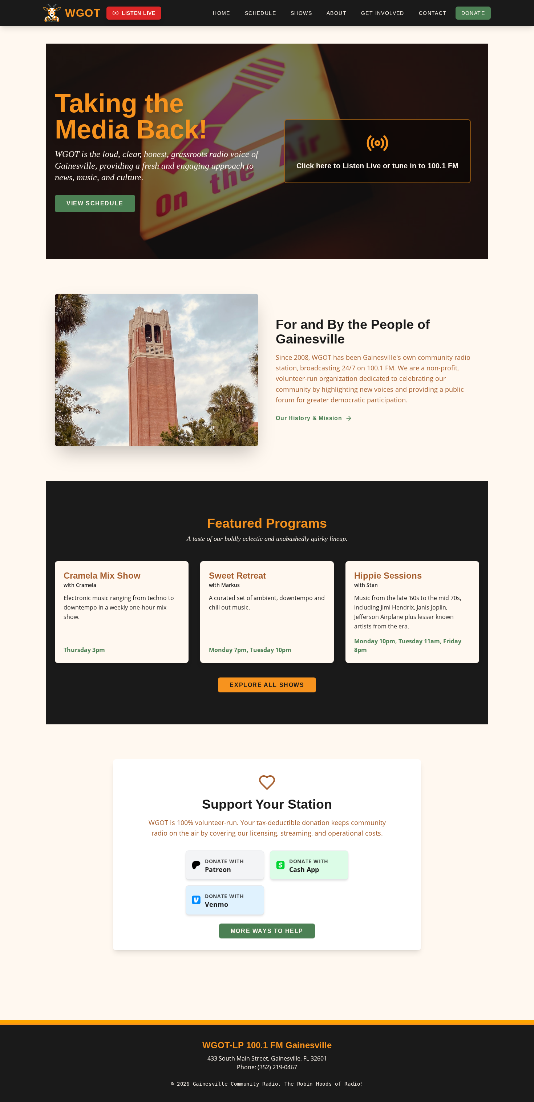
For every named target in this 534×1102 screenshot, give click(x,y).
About (337, 13)
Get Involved (382, 13)
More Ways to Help (267, 931)
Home (221, 13)
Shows (301, 13)
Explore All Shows (267, 685)
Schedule (260, 13)
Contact (433, 13)
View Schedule (95, 203)
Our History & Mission (309, 418)
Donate (473, 13)
